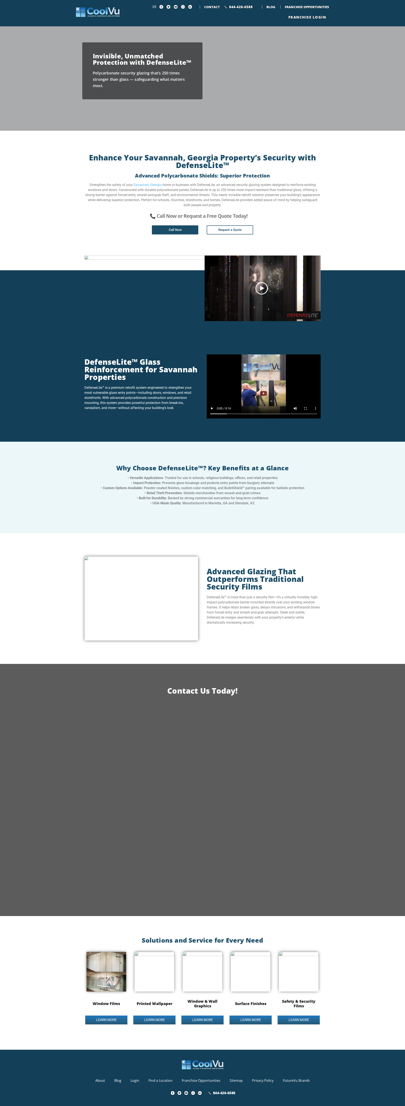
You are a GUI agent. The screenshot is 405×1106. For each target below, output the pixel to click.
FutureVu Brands (296, 1080)
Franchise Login (307, 17)
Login (135, 1080)
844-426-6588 (241, 7)
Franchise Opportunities (307, 7)
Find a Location (160, 1080)
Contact (212, 7)
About (100, 1080)
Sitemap (236, 1080)
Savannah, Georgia (148, 185)
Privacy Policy (263, 1080)
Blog (270, 7)
